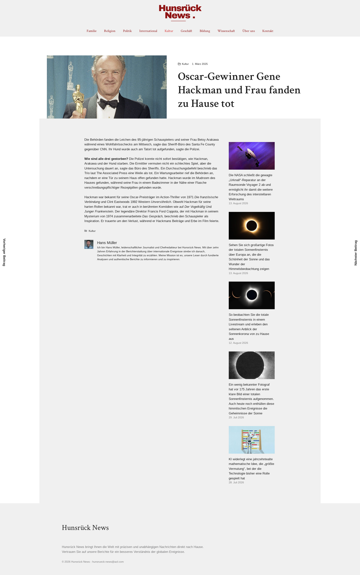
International (148, 31)
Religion (110, 31)
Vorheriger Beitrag (4, 252)
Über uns (248, 31)
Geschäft (186, 31)
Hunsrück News (85, 528)
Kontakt (267, 31)
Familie (92, 31)
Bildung (205, 31)
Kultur (169, 31)
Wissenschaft (226, 31)
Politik (127, 31)
